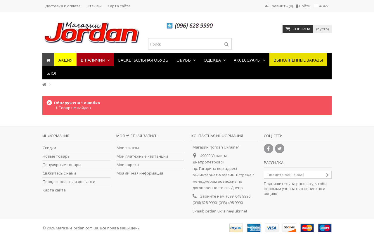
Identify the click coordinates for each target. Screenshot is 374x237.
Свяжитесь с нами (59, 173)
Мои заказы (128, 147)
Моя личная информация (140, 173)
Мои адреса (128, 164)
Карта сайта (119, 5)
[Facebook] (268, 148)
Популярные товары (62, 164)
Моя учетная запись (136, 135)
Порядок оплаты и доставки (69, 181)
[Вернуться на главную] (44, 84)
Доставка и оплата (63, 5)
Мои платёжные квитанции (142, 156)
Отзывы (94, 5)
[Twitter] (279, 148)
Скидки (49, 147)
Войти (304, 5)
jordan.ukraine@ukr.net (226, 211)
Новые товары (56, 156)
